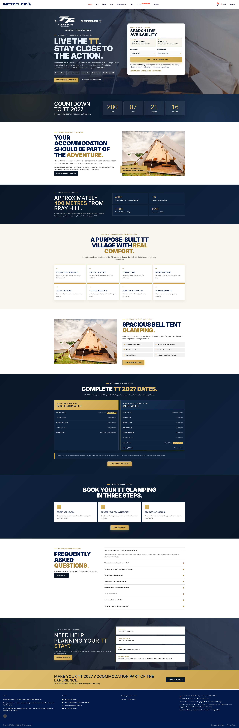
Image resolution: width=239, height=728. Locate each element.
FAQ (111, 4)
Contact (156, 4)
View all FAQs (61, 575)
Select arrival (136, 53)
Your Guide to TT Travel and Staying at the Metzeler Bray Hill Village (200, 702)
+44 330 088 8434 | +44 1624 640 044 (77, 702)
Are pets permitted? (110, 593)
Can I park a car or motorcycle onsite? (116, 587)
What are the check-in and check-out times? (118, 569)
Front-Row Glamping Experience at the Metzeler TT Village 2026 (199, 710)
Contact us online (63, 657)
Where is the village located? (113, 575)
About (104, 4)
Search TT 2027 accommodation (156, 59)
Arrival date (134, 49)
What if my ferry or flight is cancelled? (116, 606)
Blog (132, 4)
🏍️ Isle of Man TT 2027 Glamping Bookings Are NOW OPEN (198, 696)
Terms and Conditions (217, 725)
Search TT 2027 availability (66, 80)
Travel (143, 4)
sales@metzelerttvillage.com (73, 705)
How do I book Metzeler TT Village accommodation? (121, 550)
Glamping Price (121, 4)
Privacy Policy (231, 725)
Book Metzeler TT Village (66, 173)
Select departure (163, 53)
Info (97, 4)
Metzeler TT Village (70, 708)
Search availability (175, 679)
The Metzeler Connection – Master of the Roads (194, 699)
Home (90, 4)
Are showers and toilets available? (115, 581)
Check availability (119, 527)
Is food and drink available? (113, 600)
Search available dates (133, 362)
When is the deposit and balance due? (116, 563)
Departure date (161, 49)
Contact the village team (91, 80)
